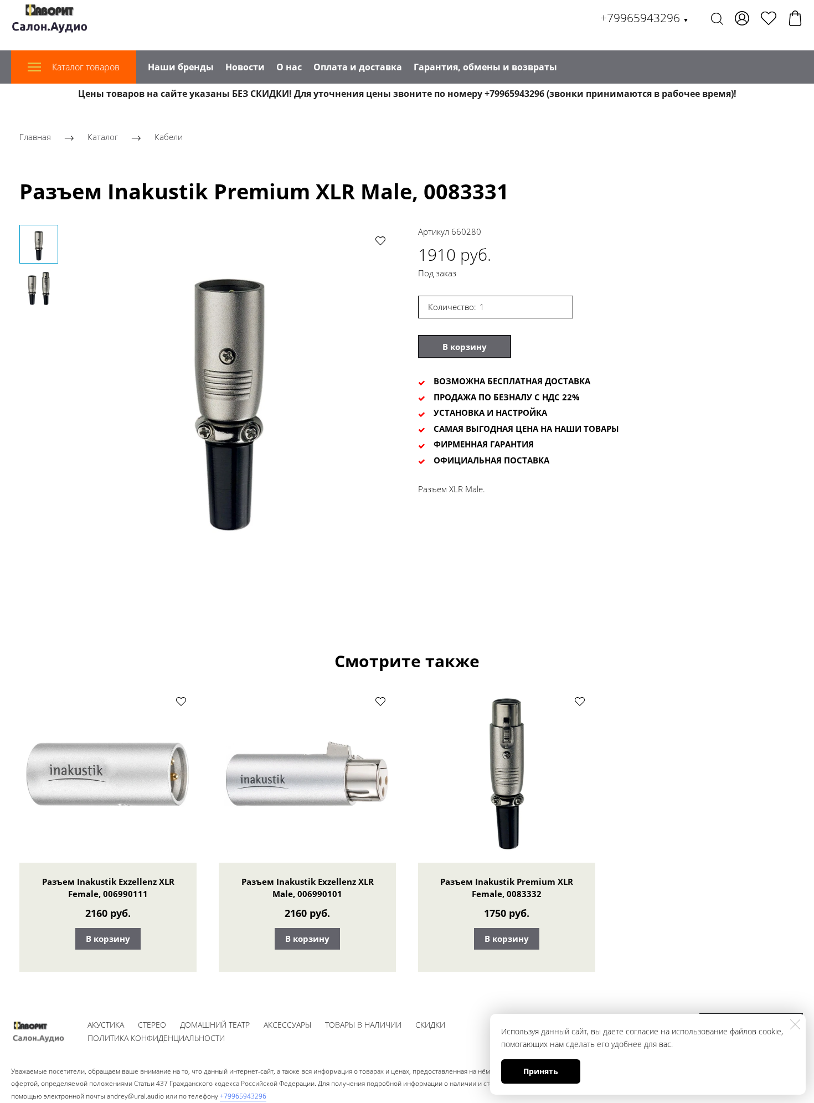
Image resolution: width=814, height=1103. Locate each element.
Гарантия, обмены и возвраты (485, 67)
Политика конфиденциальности (156, 1038)
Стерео (152, 1024)
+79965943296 (644, 17)
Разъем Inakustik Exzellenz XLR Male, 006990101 (307, 887)
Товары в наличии (363, 1024)
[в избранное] (380, 240)
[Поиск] (717, 18)
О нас (289, 67)
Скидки (430, 1024)
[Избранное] (768, 18)
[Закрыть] (795, 1024)
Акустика (105, 1024)
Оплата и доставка (357, 67)
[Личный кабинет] (742, 18)
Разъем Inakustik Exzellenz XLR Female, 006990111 (108, 887)
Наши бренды (181, 67)
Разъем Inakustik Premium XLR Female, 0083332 (506, 887)
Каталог (102, 136)
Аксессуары (287, 1024)
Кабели (168, 136)
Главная (35, 136)
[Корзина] (795, 18)
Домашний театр (215, 1024)
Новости (245, 67)
